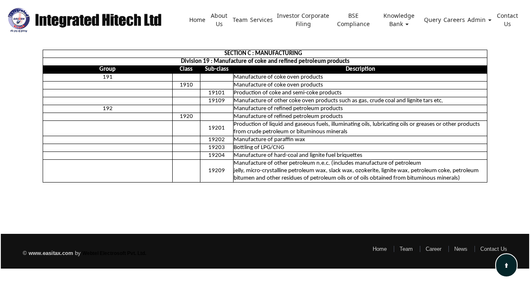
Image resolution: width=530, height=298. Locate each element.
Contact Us (507, 20)
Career (433, 249)
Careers (454, 20)
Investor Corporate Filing (303, 20)
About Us (219, 20)
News (460, 249)
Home (197, 20)
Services (261, 20)
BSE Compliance (353, 20)
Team (240, 20)
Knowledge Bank (398, 20)
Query (432, 20)
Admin (477, 20)
